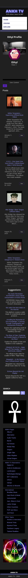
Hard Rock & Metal (13, 495)
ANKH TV (14, 11)
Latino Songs (11, 504)
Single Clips (11, 452)
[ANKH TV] (14, 423)
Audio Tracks (11, 438)
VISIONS (6, 23)
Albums (9, 432)
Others (9, 480)
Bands (9, 441)
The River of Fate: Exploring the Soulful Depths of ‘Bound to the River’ (15, 337)
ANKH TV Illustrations (12, 463)
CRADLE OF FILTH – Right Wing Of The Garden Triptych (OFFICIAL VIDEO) (15, 349)
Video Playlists (12, 455)
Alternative (10, 435)
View (22, 135)
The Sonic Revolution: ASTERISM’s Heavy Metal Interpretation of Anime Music (15, 295)
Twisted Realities (13, 531)
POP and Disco (12, 510)
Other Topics (9, 517)
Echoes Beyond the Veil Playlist (15, 372)
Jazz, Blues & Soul (13, 501)
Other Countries (12, 507)
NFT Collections (12, 477)
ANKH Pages (9, 429)
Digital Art (10, 465)
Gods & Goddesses (14, 468)
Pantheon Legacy (13, 528)
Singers (9, 449)
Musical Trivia (11, 522)
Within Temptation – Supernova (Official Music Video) (14, 115)
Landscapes (11, 471)
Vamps (9, 483)
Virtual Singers (12, 458)
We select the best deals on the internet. (15, 308)
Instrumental (11, 498)
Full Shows (10, 444)
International (9, 490)
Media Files (11, 447)
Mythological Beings (14, 474)
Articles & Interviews (14, 519)
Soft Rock (10, 513)
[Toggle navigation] (5, 85)
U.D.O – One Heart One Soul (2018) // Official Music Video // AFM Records (14, 163)
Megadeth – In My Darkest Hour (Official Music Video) (15, 360)
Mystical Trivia (12, 525)
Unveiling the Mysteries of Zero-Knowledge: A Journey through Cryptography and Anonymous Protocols (15, 322)
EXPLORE (6, 27)
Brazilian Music (12, 492)
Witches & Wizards (13, 486)
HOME (5, 20)
